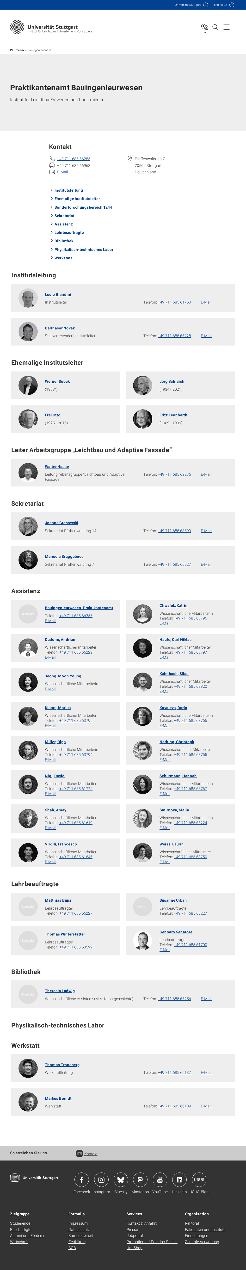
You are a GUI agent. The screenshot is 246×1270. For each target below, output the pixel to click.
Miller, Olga (55, 741)
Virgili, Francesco (61, 843)
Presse (132, 1229)
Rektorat (192, 1223)
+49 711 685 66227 (174, 564)
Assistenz (64, 223)
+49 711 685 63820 (190, 686)
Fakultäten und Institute (205, 1229)
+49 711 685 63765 (190, 754)
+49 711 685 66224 (190, 822)
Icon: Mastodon (140, 1180)
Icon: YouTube (160, 1180)
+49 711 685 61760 (174, 301)
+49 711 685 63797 (190, 652)
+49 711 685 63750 (190, 856)
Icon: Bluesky (121, 1180)
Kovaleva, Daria (173, 707)
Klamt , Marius (58, 707)
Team (20, 50)
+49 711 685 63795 (75, 720)
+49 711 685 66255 (73, 158)
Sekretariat (64, 215)
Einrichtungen (196, 1235)
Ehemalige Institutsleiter (77, 198)
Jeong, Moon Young (63, 675)
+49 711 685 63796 (190, 617)
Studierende (20, 1223)
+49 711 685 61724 (75, 788)
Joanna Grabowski (61, 522)
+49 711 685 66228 (174, 335)
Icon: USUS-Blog (199, 1180)
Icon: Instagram (101, 1180)
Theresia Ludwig (60, 990)
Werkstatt (63, 257)
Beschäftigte (20, 1229)
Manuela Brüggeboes (64, 556)
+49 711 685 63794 (75, 754)
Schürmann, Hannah (178, 775)
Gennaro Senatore (176, 931)
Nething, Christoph (177, 741)
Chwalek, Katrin (174, 605)
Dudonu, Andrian (60, 639)
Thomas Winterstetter (65, 933)
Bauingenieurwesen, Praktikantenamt (79, 607)
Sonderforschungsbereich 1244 (83, 207)
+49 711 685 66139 (174, 1105)
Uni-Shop (134, 1247)
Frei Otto (53, 414)
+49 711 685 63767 (190, 788)
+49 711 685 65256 (174, 998)
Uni (188, 4)
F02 (219, 4)
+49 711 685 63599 (174, 530)
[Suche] (215, 27)
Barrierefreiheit (80, 1235)
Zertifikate (77, 1241)
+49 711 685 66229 (75, 652)
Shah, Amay (55, 809)
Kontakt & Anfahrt (142, 1223)
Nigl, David (55, 775)
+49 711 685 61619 (75, 822)
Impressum (78, 1223)
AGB (72, 1247)
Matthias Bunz (58, 900)
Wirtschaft (19, 1241)
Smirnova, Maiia (174, 809)
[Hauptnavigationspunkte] (226, 27)
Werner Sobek (57, 381)
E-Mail (62, 171)
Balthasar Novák (60, 327)
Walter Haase (57, 466)
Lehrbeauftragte (69, 232)
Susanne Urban (173, 900)
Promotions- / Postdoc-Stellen (152, 1241)
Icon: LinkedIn (179, 1180)
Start (11, 50)
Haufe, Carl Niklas (176, 639)
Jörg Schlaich (172, 381)
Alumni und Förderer (27, 1235)
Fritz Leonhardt (174, 414)
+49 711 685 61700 (190, 944)
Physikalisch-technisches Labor (84, 249)
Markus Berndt (58, 1098)
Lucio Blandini (58, 294)
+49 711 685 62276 (174, 474)
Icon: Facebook (81, 1180)
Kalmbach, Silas (174, 673)
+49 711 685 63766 (190, 720)
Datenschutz (79, 1229)
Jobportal (135, 1235)
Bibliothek (64, 240)
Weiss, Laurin (172, 843)
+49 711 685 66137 (174, 1072)
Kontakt (91, 1153)
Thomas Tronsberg (62, 1064)
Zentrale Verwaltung (202, 1241)
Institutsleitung (69, 190)
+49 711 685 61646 (75, 856)
